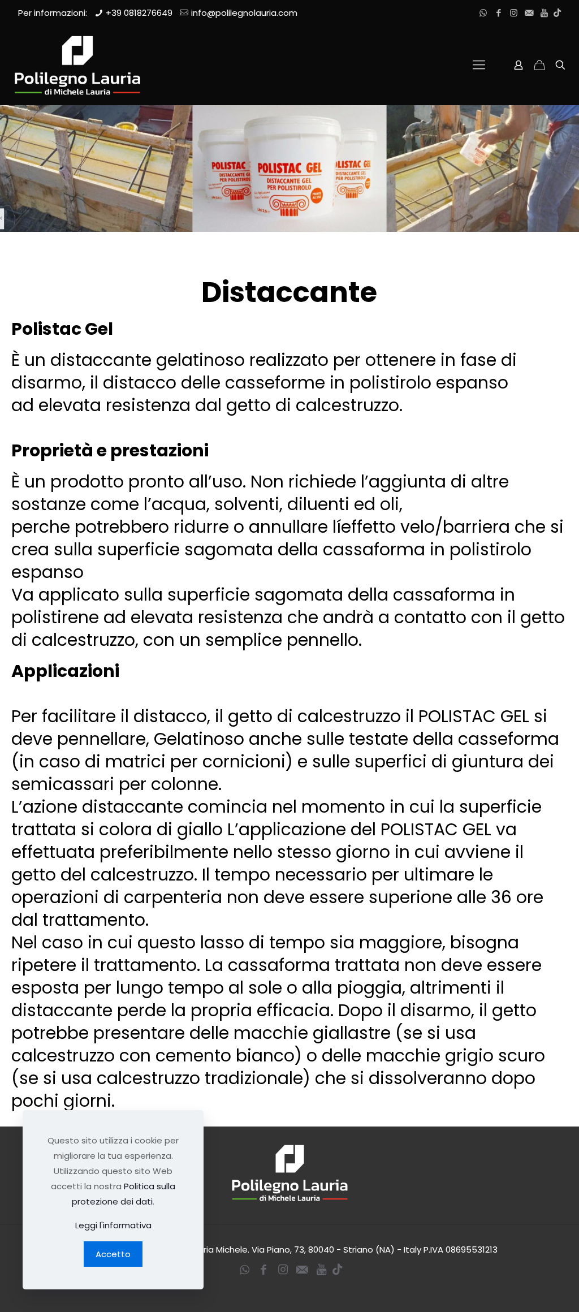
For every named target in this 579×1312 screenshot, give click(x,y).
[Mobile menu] (479, 65)
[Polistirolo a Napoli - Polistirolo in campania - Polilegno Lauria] (77, 65)
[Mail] (529, 13)
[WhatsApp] (483, 13)
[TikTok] (557, 13)
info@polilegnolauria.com (244, 13)
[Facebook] (498, 13)
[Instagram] (514, 13)
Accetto (113, 1254)
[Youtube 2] (544, 13)
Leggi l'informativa (113, 1225)
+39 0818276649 (139, 13)
